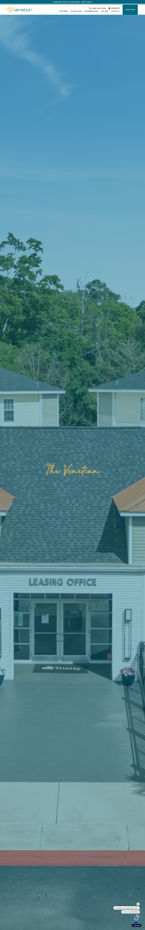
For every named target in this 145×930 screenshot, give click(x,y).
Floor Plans (76, 11)
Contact (115, 11)
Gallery (105, 11)
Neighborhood (91, 11)
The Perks (63, 11)
